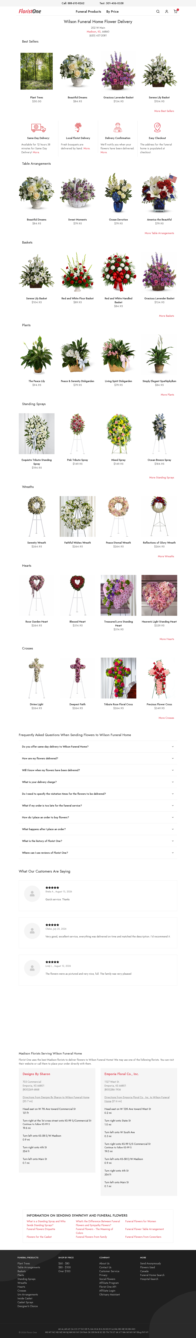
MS (46, 1332)
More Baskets (166, 316)
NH (64, 1332)
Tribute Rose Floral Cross (118, 704)
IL (102, 1329)
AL (62, 1329)
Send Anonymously (150, 1263)
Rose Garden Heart (37, 621)
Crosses (22, 1290)
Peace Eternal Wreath (118, 542)
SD (104, 1332)
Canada (144, 1271)
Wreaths (22, 1283)
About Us (104, 1263)
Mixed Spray (118, 460)
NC (53, 1332)
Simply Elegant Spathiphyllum (159, 381)
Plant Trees (36, 97)
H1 (147, 1332)
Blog (139, 1332)
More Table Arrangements (159, 233)
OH (81, 1332)
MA (116, 1329)
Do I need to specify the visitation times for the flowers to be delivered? (64, 794)
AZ (68, 1329)
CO (75, 1329)
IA (97, 1329)
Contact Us (105, 1267)
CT (79, 1329)
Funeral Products (88, 11)
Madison (91, 31)
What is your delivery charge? (39, 782)
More (36, 152)
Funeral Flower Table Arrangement (144, 1229)
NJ (67, 1332)
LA (112, 1329)
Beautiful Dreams (77, 97)
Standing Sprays (26, 1279)
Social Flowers (107, 1279)
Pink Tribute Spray (77, 460)
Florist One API (107, 1287)
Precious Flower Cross (159, 704)
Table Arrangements (29, 1267)
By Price (112, 11)
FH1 (143, 1332)
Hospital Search (149, 1279)
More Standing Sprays (161, 477)
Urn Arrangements (28, 1294)
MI (126, 1329)
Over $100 (64, 1271)
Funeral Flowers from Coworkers (143, 1237)
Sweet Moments (77, 219)
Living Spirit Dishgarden (118, 381)
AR (65, 1329)
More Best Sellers (164, 111)
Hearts (21, 1287)
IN (104, 1329)
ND (57, 1332)
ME (123, 1329)
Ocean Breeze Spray (159, 460)
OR (92, 1332)
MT (50, 1332)
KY (110, 1329)
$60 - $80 (63, 1263)
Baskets (22, 1271)
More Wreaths (166, 556)
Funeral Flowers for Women (140, 1221)
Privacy (103, 1275)
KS (99, 31)
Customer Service (109, 1271)
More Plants (167, 394)
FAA (85, 1332)
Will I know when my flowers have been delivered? (51, 770)
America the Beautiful (159, 219)
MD (119, 1329)
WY (135, 1332)
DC (82, 1329)
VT (120, 1332)
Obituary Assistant (109, 1294)
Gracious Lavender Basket (118, 97)
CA (72, 1329)
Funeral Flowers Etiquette (41, 1229)
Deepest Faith (78, 704)
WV (131, 1332)
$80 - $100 (64, 1267)
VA (117, 1332)
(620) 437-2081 (98, 35)
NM (70, 1332)
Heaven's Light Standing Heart (159, 621)
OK (89, 1332)
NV (74, 1332)
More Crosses (166, 718)
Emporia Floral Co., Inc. (121, 1074)
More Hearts (167, 639)
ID (100, 1329)
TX (110, 1332)
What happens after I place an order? (44, 829)
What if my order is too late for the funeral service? (52, 805)
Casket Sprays (25, 1302)
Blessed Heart (78, 621)
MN (129, 1329)
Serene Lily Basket (159, 97)
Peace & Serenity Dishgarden (77, 381)
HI (95, 1329)
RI (98, 1332)
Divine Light (36, 704)
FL (89, 1329)
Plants (21, 1275)
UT (113, 1332)
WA (124, 1332)
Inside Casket (25, 1298)
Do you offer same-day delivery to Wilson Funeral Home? (55, 746)
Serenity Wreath (36, 542)
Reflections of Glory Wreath (159, 542)
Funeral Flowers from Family (91, 1237)
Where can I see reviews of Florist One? (45, 853)
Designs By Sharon (36, 1074)
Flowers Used (147, 1267)
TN (107, 1332)
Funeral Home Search (152, 1275)
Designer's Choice (28, 1306)
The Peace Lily (37, 381)
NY (77, 1332)
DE (86, 1329)
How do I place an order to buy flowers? (45, 817)
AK (59, 1329)
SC (101, 1332)
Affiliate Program (109, 1283)
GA (91, 1329)
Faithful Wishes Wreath (77, 542)
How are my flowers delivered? (40, 758)
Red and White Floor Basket (78, 298)
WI (127, 1332)
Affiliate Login (107, 1290)
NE (60, 1332)
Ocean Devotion (118, 219)
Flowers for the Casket (39, 1237)
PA (96, 1332)
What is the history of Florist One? (42, 841)
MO (133, 1329)
